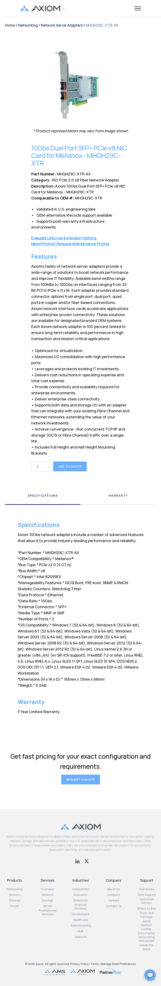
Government (80, 914)
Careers (113, 900)
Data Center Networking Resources (146, 937)
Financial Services (80, 906)
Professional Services (47, 912)
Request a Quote (80, 779)
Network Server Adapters (62, 25)
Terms (95, 964)
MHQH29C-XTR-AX (102, 25)
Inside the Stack (146, 947)
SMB (80, 931)
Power (14, 906)
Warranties (146, 889)
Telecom (80, 937)
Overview (47, 889)
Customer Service (147, 901)
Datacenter (81, 889)
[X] (86, 861)
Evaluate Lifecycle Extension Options (63, 238)
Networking (28, 25)
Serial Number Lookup (146, 925)
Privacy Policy (79, 964)
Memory (14, 895)
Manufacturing (81, 925)
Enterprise (80, 900)
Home (10, 25)
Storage (14, 900)
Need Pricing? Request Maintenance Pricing (70, 243)
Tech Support (146, 895)
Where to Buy (146, 908)
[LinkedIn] (77, 861)
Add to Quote (70, 466)
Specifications (43, 495)
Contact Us (114, 906)
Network (47, 895)
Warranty (118, 495)
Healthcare (80, 920)
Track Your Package (146, 915)
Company (113, 895)
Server (47, 906)
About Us (113, 889)
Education (81, 895)
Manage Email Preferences (118, 964)
